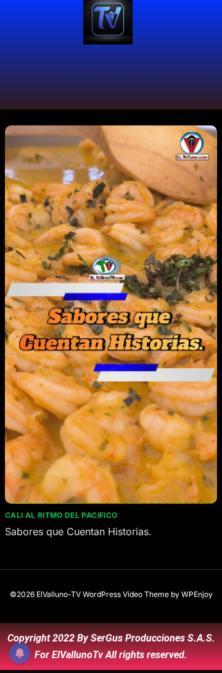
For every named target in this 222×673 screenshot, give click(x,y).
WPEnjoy (197, 594)
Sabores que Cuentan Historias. (78, 531)
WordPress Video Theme (126, 594)
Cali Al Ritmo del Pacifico (61, 515)
